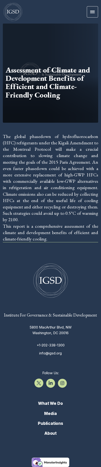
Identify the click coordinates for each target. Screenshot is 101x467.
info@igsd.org (50, 353)
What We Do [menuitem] (50, 403)
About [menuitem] (50, 433)
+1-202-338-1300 (51, 345)
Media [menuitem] (50, 413)
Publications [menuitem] (50, 423)
